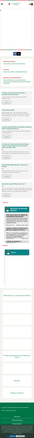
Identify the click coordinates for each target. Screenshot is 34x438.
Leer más (6, 102)
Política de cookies (17, 423)
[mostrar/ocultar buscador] (30, 4)
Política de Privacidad (17, 420)
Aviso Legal (17, 416)
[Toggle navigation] (2, 4)
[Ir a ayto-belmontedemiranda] (15, 4)
